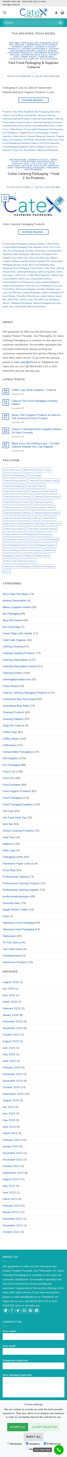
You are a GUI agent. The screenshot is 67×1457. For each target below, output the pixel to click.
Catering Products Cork (15, 491)
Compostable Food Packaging (18, 282)
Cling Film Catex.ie (13, 725)
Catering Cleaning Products (16, 118)
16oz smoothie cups (39, 257)
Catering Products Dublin (43, 491)
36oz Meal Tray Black (21, 43)
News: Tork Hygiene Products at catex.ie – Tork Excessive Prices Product (37, 416)
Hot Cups (8, 811)
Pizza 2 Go (17, 150)
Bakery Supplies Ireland (17, 607)
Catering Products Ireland (46, 496)
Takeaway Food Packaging (17, 566)
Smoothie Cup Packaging (46, 299)
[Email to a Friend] (24, 1311)
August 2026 (11, 982)
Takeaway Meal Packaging (30, 167)
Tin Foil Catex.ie (12, 942)
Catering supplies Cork (15, 507)
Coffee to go (57, 275)
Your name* (9, 1331)
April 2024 (9, 1127)
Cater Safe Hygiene (14, 640)
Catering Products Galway (17, 496)
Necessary (16, 1443)
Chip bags (8, 275)
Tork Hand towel (13, 949)
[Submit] (60, 22)
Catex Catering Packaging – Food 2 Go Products (33, 176)
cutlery (6, 285)
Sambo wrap (26, 299)
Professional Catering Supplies (21, 890)
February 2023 (12, 1206)
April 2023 (9, 1192)
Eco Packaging (48, 59)
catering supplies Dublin (42, 507)
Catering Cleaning (22, 46)
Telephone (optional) (15, 1360)
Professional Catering (15, 877)
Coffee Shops (28, 57)
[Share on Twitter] (18, 1311)
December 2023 (13, 1153)
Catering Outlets (37, 159)
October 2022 (11, 1232)
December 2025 (13, 1021)
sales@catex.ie (29, 362)
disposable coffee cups (46, 139)
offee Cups (9, 850)
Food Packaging (16, 250)
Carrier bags (36, 268)
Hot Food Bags (36, 146)
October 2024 (11, 1087)
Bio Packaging (43, 43)
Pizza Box (21, 296)
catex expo (9, 523)
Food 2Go (42, 163)
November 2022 (13, 1225)
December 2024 (13, 1074)
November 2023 (13, 1160)
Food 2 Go (29, 163)
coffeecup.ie (10, 745)
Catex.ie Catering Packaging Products (32, 52)
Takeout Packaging (42, 303)
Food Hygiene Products (17, 791)
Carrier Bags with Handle (41, 44)
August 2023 (11, 1179)
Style (6, 916)
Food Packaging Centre (15, 545)
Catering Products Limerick (17, 502)
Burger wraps (21, 264)
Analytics (34, 1443)
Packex (11, 296)
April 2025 (9, 1061)
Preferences (54, 1443)
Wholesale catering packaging (30, 306)
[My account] (56, 12)
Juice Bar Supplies (46, 289)
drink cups (30, 285)
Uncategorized (33, 169)
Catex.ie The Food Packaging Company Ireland (35, 402)
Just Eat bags (14, 292)
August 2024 (11, 1100)
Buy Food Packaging (38, 132)
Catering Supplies (46, 271)
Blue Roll (29, 469)
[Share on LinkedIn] (37, 1311)
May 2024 (9, 1120)
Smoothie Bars (54, 250)
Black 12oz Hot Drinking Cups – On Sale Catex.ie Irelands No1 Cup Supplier (35, 445)
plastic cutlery (47, 296)
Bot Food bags (11, 627)
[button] (5, 12)
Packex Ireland (42, 555)
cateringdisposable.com (17, 679)
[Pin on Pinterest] (30, 1311)
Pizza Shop (40, 165)
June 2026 (9, 995)
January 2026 (11, 1015)
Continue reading (33, 100)
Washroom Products (15, 962)
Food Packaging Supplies (15, 146)
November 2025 (13, 1028)
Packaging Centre (12, 555)
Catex (59, 271)
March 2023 (10, 1199)
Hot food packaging (26, 289)
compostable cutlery (41, 278)
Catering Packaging (26, 271)
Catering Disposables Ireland (34, 50)
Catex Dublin (48, 518)
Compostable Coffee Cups (16, 278)
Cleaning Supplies (13, 719)
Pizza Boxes (30, 150)
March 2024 (10, 1133)
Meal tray (50, 550)
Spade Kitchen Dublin (15, 909)
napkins (45, 292)
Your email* (9, 1346)
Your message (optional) (17, 1375)
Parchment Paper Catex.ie (18, 863)
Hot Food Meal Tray (14, 817)
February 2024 (12, 1140)
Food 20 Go (9, 289)
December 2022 (13, 1219)
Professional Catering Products (19, 561)
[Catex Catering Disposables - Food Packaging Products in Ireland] (33, 12)
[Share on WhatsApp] (6, 1311)
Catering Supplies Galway (17, 512)
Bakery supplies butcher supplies (29, 261)
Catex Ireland (51, 76)
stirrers (6, 303)
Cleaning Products (13, 712)
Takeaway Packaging (47, 150)
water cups (8, 306)
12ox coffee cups (19, 257)
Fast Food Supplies (49, 143)
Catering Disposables (34, 49)
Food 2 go (57, 285)
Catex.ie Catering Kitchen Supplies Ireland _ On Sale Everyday (37, 431)
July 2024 (8, 1107)
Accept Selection (44, 1427)
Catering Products (35, 486)
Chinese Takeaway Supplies (41, 136)
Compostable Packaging (36, 129)
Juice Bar (27, 165)
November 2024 (13, 1081)
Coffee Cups (20, 275)
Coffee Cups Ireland (14, 528)
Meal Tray (8, 837)
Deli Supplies (31, 59)
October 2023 (11, 1166)
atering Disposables (14, 600)
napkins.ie (8, 844)
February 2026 (12, 1008)
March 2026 (10, 1002)
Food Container (12, 785)
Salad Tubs (13, 299)
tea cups (56, 303)
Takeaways (52, 167)
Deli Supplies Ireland (14, 539)
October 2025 (11, 1035)
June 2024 (9, 1113)
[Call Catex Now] (59, 1449)
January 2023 (11, 1212)
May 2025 (9, 1054)
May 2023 (9, 1186)
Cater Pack (49, 268)
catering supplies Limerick (17, 518)
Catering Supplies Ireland (46, 512)
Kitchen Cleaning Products (18, 831)
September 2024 (13, 1094)
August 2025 (11, 1041)
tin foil (7, 571)
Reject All (33, 1436)
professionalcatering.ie (16, 896)
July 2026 (8, 989)
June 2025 (9, 1048)
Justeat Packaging (31, 292)
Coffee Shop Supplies (38, 275)
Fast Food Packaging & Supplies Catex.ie (33, 65)
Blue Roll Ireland (12, 620)
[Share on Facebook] (12, 1311)
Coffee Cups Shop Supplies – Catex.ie (34, 390)
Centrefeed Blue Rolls (34, 54)
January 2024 (11, 1146)
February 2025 (12, 1067)
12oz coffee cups (12, 469)
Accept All (17, 1427)
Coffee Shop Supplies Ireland (42, 528)
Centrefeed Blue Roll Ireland (17, 125)
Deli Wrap (29, 139)
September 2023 (13, 1173)
